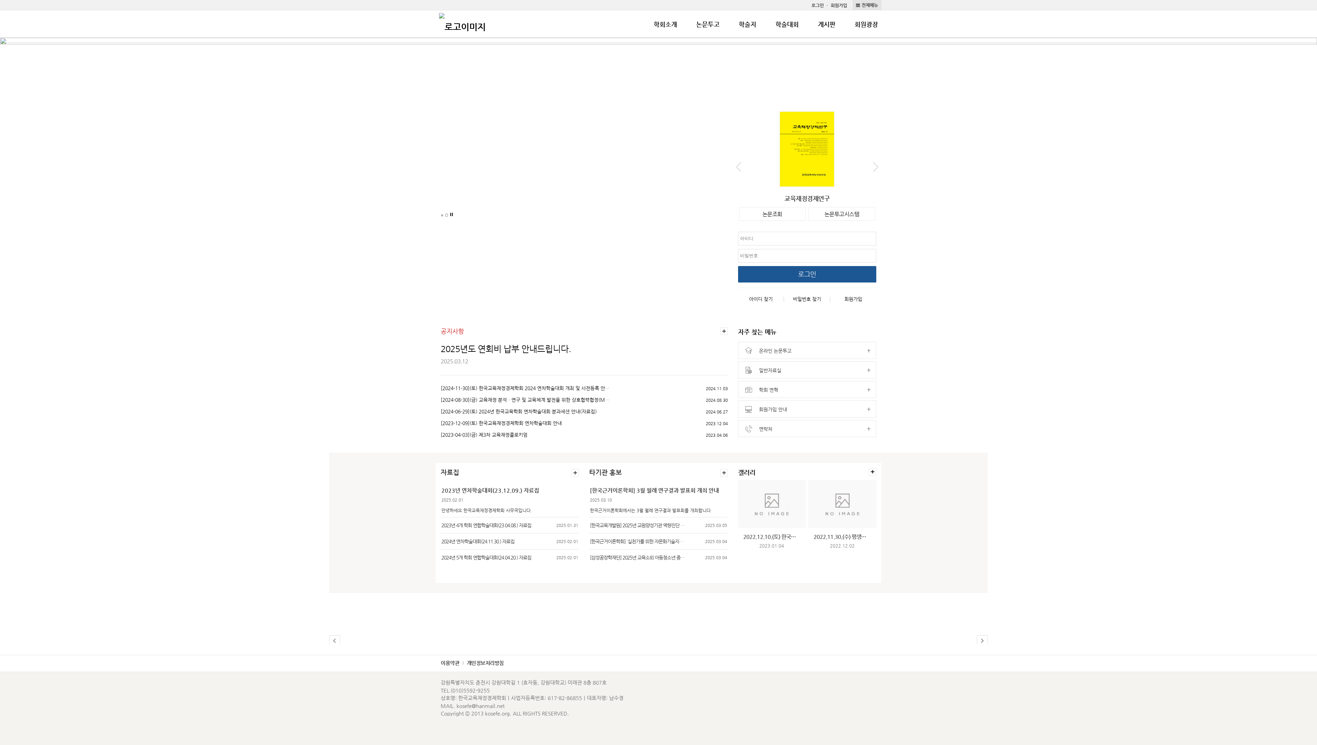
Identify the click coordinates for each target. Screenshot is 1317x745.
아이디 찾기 (761, 299)
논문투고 (708, 24)
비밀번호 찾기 (807, 299)
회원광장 (866, 24)
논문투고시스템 (841, 214)
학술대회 (787, 24)
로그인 (817, 5)
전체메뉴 (870, 5)
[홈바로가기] (462, 24)
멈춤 (452, 215)
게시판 (826, 24)
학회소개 (665, 24)
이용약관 (450, 663)
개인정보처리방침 (485, 663)
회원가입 (839, 5)
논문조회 (772, 214)
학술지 (747, 24)
